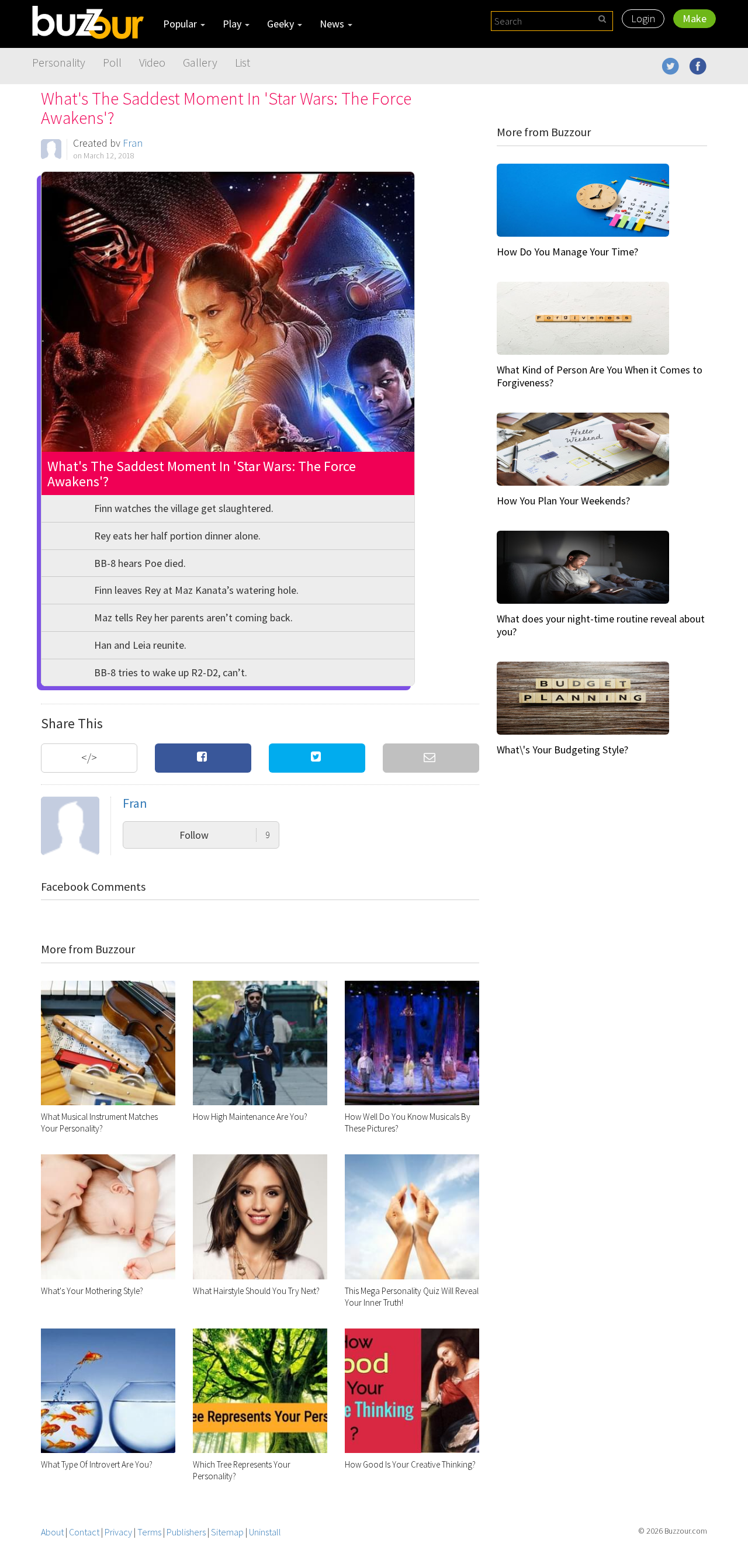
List (242, 62)
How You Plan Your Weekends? (563, 500)
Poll (112, 62)
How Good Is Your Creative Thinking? (410, 1464)
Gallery (200, 62)
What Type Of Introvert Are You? (97, 1464)
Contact (84, 1532)
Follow (224, 835)
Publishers (186, 1532)
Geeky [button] (281, 23)
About (52, 1532)
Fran (133, 143)
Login (643, 18)
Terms (149, 1532)
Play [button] (233, 23)
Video (152, 62)
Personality (58, 62)
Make (695, 18)
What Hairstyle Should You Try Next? (256, 1290)
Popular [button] (181, 23)
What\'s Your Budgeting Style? (562, 749)
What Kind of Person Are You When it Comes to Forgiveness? (599, 376)
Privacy (118, 1532)
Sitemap (227, 1532)
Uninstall (265, 1532)
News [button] (333, 23)
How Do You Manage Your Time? (567, 251)
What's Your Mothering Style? (92, 1290)
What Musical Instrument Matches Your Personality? (99, 1122)
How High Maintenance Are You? (250, 1116)
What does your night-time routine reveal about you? (601, 625)
